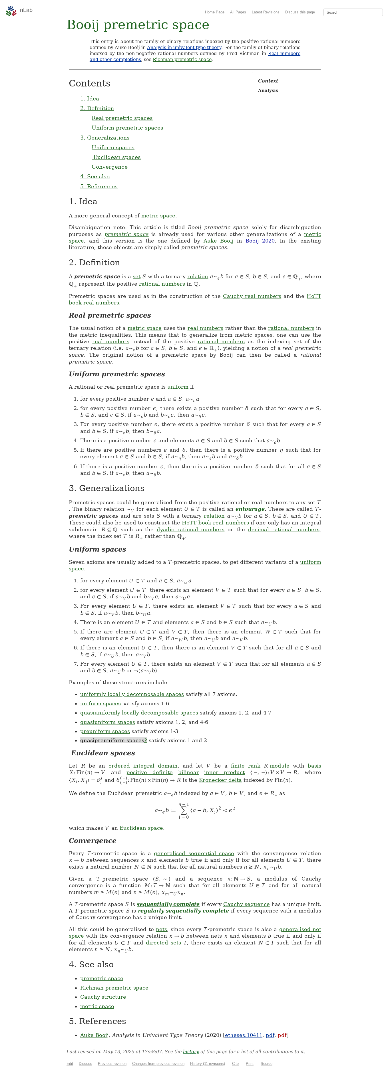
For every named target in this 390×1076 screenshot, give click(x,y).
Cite (235, 1063)
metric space (158, 216)
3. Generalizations (105, 137)
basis (314, 766)
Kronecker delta (220, 780)
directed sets (163, 943)
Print (250, 1063)
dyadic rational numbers (191, 529)
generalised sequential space (194, 853)
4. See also (95, 176)
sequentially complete (168, 904)
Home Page (214, 12)
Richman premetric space (182, 59)
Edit (70, 1063)
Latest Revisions (266, 12)
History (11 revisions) (207, 1063)
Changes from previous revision (158, 1063)
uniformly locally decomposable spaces (132, 694)
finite (238, 766)
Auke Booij (219, 241)
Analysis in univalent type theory (184, 47)
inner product (224, 772)
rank (254, 766)
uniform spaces (100, 703)
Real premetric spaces (122, 118)
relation (197, 276)
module (280, 766)
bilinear (188, 772)
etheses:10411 (243, 1035)
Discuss (85, 1063)
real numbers (206, 328)
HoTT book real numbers (215, 523)
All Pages (238, 12)
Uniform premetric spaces (127, 127)
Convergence (110, 166)
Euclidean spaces (116, 157)
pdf (270, 1035)
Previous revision (112, 1063)
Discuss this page (300, 12)
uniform (177, 387)
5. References (99, 186)
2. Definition (97, 108)
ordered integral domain (143, 766)
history (191, 1051)
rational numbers (162, 284)
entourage (250, 509)
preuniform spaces (105, 731)
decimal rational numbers (283, 529)
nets (161, 929)
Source (266, 1063)
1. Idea (89, 98)
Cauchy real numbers (252, 296)
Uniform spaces (113, 147)
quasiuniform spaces (107, 722)
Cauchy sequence (246, 904)
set (136, 276)
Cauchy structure (103, 997)
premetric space (126, 234)
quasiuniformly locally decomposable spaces (139, 713)
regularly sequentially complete (183, 911)
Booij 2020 (260, 241)
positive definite (149, 772)
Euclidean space (141, 828)
